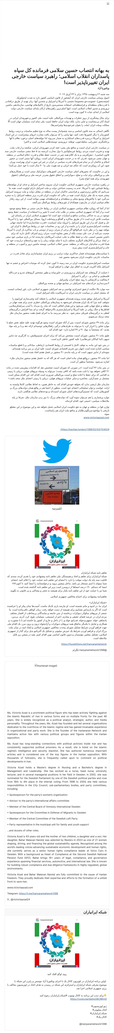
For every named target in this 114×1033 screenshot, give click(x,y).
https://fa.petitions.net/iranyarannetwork (84, 644)
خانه (107, 14)
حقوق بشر (104, 33)
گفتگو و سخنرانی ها (99, 29)
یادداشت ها (103, 38)
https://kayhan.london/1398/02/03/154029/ (84, 429)
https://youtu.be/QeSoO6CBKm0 (88, 998)
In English (104, 48)
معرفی (105, 19)
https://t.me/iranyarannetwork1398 (38, 893)
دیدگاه (106, 24)
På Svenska (102, 43)
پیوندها (106, 52)
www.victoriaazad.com (96, 417)
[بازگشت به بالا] (3, 1029)
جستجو (105, 57)
